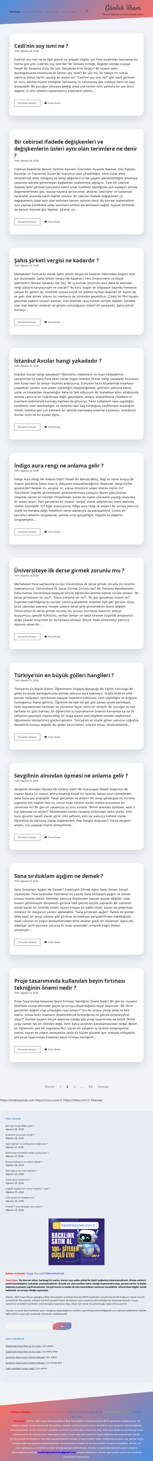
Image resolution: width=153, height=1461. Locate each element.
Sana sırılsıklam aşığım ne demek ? (58, 875)
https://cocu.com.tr (48, 1100)
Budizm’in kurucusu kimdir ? (20, 1134)
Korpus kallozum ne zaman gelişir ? (24, 1161)
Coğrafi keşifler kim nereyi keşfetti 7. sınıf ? (28, 1188)
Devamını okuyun (29, 104)
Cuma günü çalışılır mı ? (18, 1179)
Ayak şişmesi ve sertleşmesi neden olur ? (27, 1143)
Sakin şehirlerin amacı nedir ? (21, 1368)
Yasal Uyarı (52, 11)
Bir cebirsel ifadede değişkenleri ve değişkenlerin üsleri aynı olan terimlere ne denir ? (75, 148)
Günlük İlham (123, 8)
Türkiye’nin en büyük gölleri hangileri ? (64, 675)
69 (91, 1087)
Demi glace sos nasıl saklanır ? (21, 1170)
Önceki (49, 1087)
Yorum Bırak (54, 103)
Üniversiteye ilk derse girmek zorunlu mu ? (69, 570)
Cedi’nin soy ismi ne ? (41, 45)
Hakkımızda (69, 11)
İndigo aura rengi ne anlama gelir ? (59, 465)
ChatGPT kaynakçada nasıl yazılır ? (24, 1206)
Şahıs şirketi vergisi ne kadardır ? (56, 260)
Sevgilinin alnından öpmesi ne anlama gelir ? (71, 775)
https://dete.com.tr (76, 1100)
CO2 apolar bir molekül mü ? (20, 1197)
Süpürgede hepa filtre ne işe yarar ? (24, 1346)
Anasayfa (15, 11)
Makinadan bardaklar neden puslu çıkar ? (27, 1152)
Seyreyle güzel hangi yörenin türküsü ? (26, 1357)
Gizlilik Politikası (33, 11)
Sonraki (103, 1087)
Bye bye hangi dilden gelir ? (20, 1125)
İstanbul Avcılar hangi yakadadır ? (58, 360)
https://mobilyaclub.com (17, 1100)
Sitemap (96, 1100)
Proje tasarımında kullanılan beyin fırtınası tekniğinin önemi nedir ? (69, 984)
